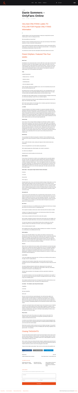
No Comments (34, 18)
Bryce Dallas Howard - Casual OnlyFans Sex (48, 356)
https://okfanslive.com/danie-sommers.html (42, 91)
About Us (39, 2)
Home (33, 2)
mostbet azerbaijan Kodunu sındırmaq (28, 356)
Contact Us (44, 2)
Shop (36, 2)
